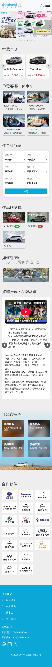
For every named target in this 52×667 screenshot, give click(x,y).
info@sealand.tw (21, 637)
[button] (17, 40)
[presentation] (2, 26)
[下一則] (47, 345)
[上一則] (4, 345)
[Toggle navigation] (47, 5)
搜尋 (26, 191)
